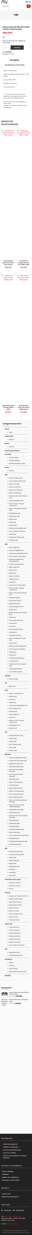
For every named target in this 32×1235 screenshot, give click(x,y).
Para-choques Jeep (15, 744)
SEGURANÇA (8, 959)
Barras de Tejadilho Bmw (16, 550)
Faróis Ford (12, 699)
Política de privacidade (12, 1150)
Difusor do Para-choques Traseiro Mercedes (16, 806)
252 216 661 (8, 1216)
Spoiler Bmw (12, 573)
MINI (6, 848)
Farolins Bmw (13, 623)
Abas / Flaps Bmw (14, 547)
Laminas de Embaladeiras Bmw (18, 553)
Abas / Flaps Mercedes (16, 797)
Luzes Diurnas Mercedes (16, 766)
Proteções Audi (13, 540)
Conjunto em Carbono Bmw (17, 585)
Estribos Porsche (14, 908)
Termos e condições (10, 1147)
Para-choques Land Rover (16, 945)
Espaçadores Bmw (14, 603)
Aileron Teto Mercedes (16, 782)
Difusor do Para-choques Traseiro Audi (16, 504)
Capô (10, 432)
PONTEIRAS (8, 454)
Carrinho (5, 1174)
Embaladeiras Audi (14, 513)
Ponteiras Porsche (14, 920)
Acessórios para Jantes (13, 879)
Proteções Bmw (13, 661)
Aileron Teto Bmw (14, 576)
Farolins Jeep (13, 738)
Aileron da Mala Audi (15, 493)
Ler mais (8, 412)
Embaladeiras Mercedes (16, 810)
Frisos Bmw (12, 626)
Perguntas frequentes (10, 1197)
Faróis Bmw (12, 617)
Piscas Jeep (12, 747)
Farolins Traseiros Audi (15, 478)
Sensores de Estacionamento (18, 971)
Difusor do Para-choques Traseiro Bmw (16, 589)
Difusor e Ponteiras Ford (16, 693)
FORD (6, 690)
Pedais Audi (12, 534)
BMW (6, 544)
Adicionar (17, 48)
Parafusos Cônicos (14, 886)
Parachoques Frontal (12, 451)
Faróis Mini (12, 869)
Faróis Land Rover (14, 930)
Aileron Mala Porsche (15, 902)
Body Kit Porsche (14, 911)
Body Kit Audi (13, 525)
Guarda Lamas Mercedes (16, 829)
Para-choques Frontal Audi (17, 531)
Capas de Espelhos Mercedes (18, 758)
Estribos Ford (13, 696)
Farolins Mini (12, 857)
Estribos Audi (13, 519)
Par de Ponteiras (14, 457)
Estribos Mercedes (14, 813)
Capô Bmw (12, 582)
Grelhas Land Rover (14, 939)
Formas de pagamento (10, 1177)
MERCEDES (8, 754)
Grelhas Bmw (13, 632)
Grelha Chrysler (13, 679)
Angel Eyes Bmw (14, 579)
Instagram (20, 1210)
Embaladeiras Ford (14, 725)
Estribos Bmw (13, 609)
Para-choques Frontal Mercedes (18, 835)
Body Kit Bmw (13, 643)
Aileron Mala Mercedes (16, 788)
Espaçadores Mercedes (16, 763)
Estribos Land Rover (14, 936)
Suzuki (7, 467)
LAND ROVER (8, 924)
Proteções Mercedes (15, 844)
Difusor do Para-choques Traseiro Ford (16, 721)
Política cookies (9, 1153)
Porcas (11, 889)
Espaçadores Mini (14, 866)
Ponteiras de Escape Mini (16, 854)
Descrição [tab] (14, 60)
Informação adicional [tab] (15, 65)
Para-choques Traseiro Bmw (17, 556)
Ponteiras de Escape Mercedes (18, 841)
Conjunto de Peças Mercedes (18, 761)
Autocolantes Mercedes (16, 794)
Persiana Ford (13, 711)
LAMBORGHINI (9, 436)
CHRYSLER (8, 676)
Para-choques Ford (15, 708)
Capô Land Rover (14, 927)
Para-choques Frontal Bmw (17, 649)
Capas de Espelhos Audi (16, 501)
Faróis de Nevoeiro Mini (16, 851)
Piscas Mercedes (14, 779)
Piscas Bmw (12, 655)
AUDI (6, 475)
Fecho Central (13, 968)
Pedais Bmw (12, 652)
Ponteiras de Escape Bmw (16, 658)
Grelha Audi (12, 522)
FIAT (6, 683)
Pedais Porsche (13, 917)
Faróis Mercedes (14, 820)
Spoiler (12, 54)
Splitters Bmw (13, 570)
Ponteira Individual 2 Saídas (17, 463)
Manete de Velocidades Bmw (17, 646)
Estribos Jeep (13, 750)
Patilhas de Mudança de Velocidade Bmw (16, 560)
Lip (9, 54)
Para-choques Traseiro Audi (17, 481)
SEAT (6, 949)
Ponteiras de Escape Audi (16, 537)
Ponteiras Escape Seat (15, 955)
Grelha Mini (12, 872)
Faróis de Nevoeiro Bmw (16, 620)
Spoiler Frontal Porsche (16, 899)
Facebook (7, 1210)
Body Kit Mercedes (14, 832)
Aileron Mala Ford (14, 714)
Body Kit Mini (12, 863)
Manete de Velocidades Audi (17, 528)
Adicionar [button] (8, 268)
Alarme (11, 962)
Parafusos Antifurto (15, 883)
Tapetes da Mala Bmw (15, 669)
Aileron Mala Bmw (14, 567)
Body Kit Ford (13, 728)
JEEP (6, 732)
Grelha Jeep (12, 741)
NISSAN (7, 443)
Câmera (11, 965)
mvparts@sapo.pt (12, 1224)
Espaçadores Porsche (15, 905)
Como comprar (7, 1171)
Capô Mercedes (14, 785)
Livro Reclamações (10, 1144)
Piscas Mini (12, 875)
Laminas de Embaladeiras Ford (18, 705)
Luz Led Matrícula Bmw (16, 672)
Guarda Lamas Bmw (15, 635)
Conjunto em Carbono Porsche (18, 896)
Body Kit (11, 439)
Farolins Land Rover (14, 933)
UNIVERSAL (8, 975)
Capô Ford (12, 717)
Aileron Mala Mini (14, 860)
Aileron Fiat (12, 686)
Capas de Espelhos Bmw (16, 606)
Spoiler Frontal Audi (14, 487)
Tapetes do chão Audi (15, 490)
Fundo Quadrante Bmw (16, 629)
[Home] (3, 2)
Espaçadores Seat (14, 952)
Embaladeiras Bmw (14, 598)
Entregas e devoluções (11, 1180)
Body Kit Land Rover (15, 942)
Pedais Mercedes (14, 838)
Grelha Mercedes (14, 826)
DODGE (7, 429)
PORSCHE (7, 893)
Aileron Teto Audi (14, 484)
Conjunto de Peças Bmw (16, 564)
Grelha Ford (12, 702)
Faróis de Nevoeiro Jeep (16, 735)
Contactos (6, 1194)
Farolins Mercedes (14, 823)
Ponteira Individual (14, 460)
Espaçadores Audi (14, 516)
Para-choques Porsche (16, 914)
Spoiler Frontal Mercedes (16, 791)
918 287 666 (17, 1216)
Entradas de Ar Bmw (15, 600)
